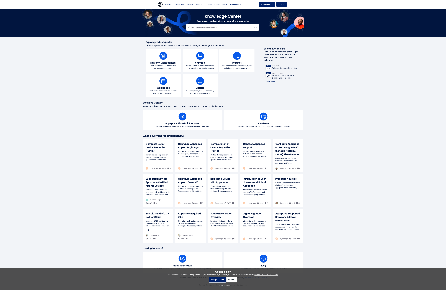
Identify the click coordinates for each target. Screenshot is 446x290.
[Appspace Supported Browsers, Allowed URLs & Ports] (288, 226)
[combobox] (222, 27)
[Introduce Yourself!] (288, 190)
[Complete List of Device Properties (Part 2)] (158, 155)
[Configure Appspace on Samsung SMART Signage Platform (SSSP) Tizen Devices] (288, 155)
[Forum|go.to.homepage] (160, 4)
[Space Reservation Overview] (223, 226)
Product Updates (221, 4)
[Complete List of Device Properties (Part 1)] (223, 155)
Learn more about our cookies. (266, 275)
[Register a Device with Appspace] (223, 190)
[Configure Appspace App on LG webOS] (190, 190)
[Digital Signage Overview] (255, 226)
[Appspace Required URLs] (190, 226)
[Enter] (188, 27)
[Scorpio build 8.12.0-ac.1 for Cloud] (158, 226)
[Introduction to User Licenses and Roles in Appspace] (255, 190)
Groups (190, 4)
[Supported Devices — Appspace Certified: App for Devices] (158, 190)
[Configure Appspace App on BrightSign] (190, 155)
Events (209, 4)
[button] (223, 285)
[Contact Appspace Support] (255, 155)
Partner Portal (235, 4)
